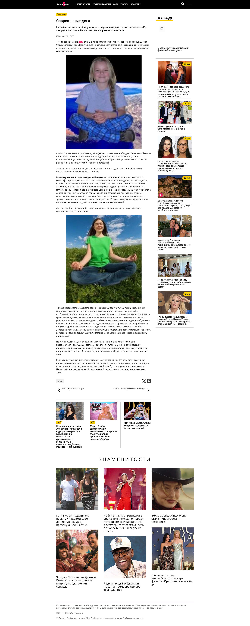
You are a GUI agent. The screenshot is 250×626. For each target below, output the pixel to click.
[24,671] (175, 122)
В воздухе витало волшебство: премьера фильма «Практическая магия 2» (172, 579)
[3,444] (175, 157)
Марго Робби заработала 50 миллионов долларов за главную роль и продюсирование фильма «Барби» (103, 432)
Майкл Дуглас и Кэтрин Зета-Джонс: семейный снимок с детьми (172, 129)
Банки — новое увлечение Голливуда (131, 390)
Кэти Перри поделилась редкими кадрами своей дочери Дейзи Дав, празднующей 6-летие (73, 520)
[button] (184, 4)
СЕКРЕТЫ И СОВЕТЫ (102, 4)
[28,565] (175, 197)
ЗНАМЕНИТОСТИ (82, 4)
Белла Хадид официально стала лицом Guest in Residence (169, 519)
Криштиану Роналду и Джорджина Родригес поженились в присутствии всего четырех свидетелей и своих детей (174, 245)
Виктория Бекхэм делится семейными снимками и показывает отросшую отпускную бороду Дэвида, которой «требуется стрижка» (174, 205)
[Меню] (190, 4)
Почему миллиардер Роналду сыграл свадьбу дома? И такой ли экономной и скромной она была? (174, 283)
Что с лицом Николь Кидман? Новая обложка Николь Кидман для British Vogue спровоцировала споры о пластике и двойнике (174, 320)
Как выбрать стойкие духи (71, 390)
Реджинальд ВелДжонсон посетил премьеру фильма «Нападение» (122, 587)
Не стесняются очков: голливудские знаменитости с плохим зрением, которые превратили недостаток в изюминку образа (172, 166)
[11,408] (175, 83)
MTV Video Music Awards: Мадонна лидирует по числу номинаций (137, 425)
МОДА (115, 4)
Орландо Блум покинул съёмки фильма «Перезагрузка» (173, 49)
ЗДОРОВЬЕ (135, 4)
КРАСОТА (124, 4)
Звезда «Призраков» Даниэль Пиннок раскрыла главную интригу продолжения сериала (76, 581)
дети (81, 41)
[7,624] (175, 313)
